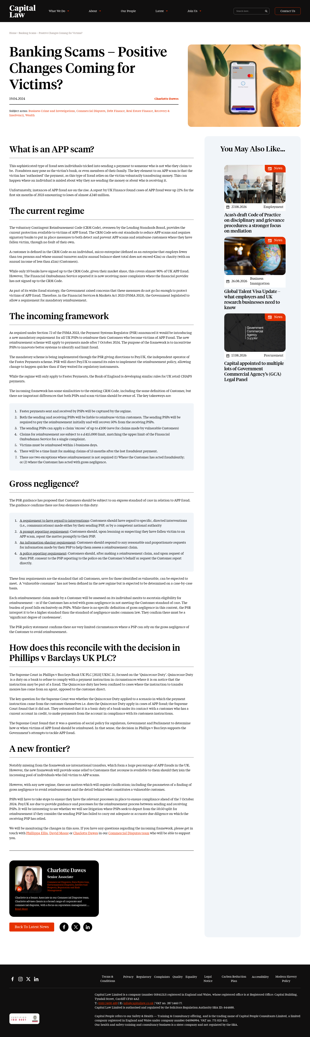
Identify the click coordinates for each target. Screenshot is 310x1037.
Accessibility (260, 976)
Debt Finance (116, 111)
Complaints (162, 976)
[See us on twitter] (28, 979)
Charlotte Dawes (166, 98)
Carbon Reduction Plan (234, 978)
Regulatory (143, 976)
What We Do (57, 11)
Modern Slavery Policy (286, 978)
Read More (21, 909)
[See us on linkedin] (36, 979)
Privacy (128, 976)
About (93, 11)
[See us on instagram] (20, 979)
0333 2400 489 (108, 1003)
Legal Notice (208, 978)
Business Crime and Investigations (52, 111)
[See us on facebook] (12, 979)
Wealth (30, 115)
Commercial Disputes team (128, 833)
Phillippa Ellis (37, 833)
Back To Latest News (32, 927)
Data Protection (80, 882)
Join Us (192, 11)
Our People (128, 11)
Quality (178, 976)
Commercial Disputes (90, 111)
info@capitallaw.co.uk (138, 1003)
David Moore (59, 833)
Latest (160, 11)
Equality (191, 976)
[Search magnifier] (266, 11)
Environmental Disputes (60, 885)
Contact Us (287, 11)
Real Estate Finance (139, 111)
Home (13, 33)
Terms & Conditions (107, 978)
